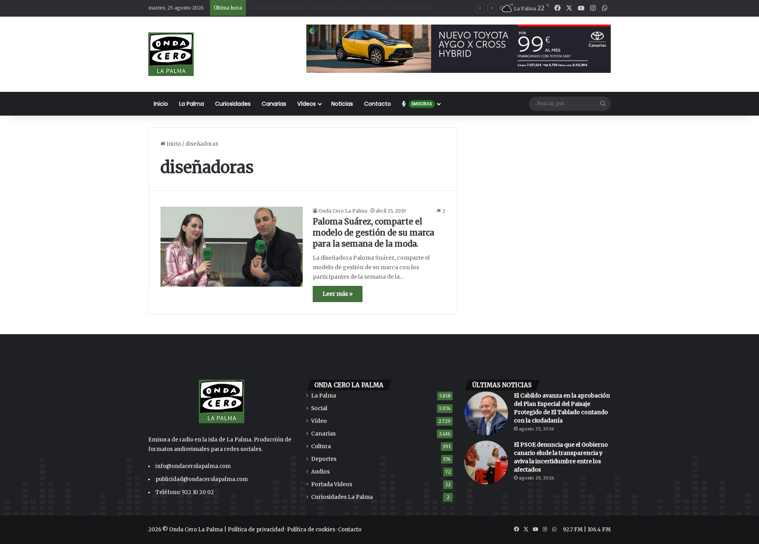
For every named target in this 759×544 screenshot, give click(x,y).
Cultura (321, 446)
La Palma (191, 104)
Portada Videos (331, 484)
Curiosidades (233, 104)
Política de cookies (311, 529)
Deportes (323, 459)
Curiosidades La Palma (342, 497)
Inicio (161, 104)
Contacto (377, 104)
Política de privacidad (256, 529)
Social (319, 408)
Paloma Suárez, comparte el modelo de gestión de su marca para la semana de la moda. (373, 233)
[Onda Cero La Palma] (171, 54)
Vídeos (306, 104)
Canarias (274, 104)
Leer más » (338, 293)
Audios (320, 471)
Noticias (342, 104)
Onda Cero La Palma (343, 211)
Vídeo (319, 421)
